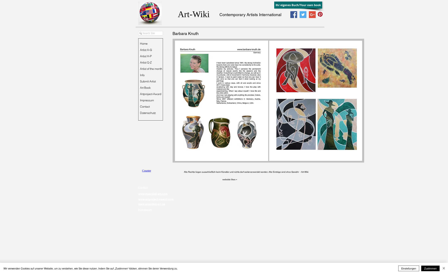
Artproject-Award (150, 94)
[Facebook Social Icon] (293, 14)
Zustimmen (430, 268)
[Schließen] (444, 268)
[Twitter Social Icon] (303, 14)
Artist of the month (151, 69)
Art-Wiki (194, 14)
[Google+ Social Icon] (312, 14)
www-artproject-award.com (156, 199)
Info (142, 75)
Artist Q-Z (146, 62)
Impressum (147, 100)
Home (144, 43)
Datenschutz (148, 113)
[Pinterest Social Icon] (320, 14)
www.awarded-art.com (152, 194)
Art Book (145, 87)
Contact (145, 106)
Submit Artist (148, 81)
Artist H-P (146, 56)
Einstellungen (408, 268)
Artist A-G (146, 50)
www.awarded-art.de (151, 204)
